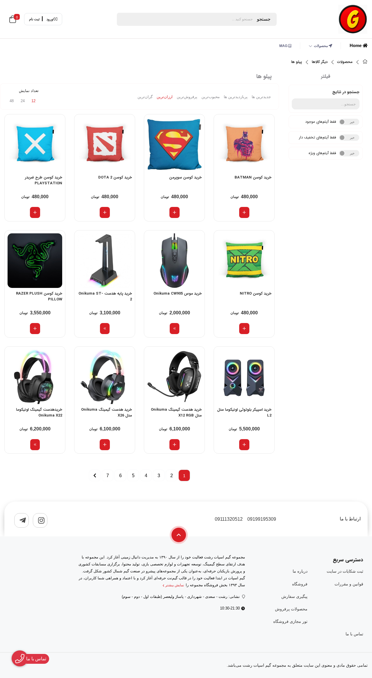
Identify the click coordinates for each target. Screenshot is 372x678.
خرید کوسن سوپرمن (185, 178)
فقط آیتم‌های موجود (320, 122)
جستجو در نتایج (346, 92)
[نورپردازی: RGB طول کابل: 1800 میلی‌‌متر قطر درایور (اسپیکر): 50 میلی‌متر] (35, 376)
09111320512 (229, 519)
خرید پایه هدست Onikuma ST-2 (105, 296)
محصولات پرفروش (291, 609)
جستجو (264, 19)
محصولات (321, 46)
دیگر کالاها (320, 62)
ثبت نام (34, 19)
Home (356, 45)
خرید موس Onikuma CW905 (177, 294)
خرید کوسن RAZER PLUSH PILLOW (39, 296)
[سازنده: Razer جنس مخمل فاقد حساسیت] (35, 260)
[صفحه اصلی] (365, 62)
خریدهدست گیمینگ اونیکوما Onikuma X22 (39, 413)
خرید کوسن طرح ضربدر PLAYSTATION (43, 180)
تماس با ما (354, 634)
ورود (49, 19)
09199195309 (261, 519)
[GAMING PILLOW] (244, 144)
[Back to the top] (178, 535)
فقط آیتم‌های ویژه (322, 153)
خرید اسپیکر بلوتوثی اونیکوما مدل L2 (244, 413)
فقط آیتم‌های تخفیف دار (317, 137)
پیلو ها (296, 62)
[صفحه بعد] (95, 475)
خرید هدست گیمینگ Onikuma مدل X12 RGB (176, 413)
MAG (283, 46)
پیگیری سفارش (294, 596)
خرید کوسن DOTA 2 (115, 178)
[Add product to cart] (244, 212)
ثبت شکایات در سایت (345, 571)
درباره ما (300, 571)
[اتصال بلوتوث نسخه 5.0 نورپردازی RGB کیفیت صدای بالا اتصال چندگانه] (244, 376)
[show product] (174, 328)
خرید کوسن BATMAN (253, 178)
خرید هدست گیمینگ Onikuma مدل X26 (106, 413)
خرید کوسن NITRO (255, 294)
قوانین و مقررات (349, 584)
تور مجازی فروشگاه (290, 621)
